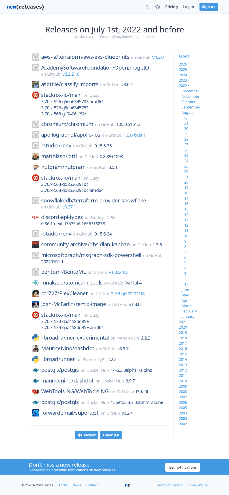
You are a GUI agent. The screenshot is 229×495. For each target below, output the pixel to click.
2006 (183, 402)
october (189, 101)
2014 (183, 359)
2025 (183, 69)
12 (186, 225)
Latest (184, 56)
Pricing (171, 6)
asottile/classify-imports (69, 84)
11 (186, 230)
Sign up (209, 6)
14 (186, 214)
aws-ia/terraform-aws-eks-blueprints (85, 56)
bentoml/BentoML (63, 271)
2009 (183, 386)
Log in (188, 6)
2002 (183, 423)
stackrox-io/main (61, 94)
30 (186, 128)
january (188, 316)
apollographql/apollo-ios (70, 134)
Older (108, 435)
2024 (183, 74)
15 (186, 209)
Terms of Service (170, 485)
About (62, 485)
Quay (94, 95)
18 (186, 193)
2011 (183, 375)
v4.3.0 (157, 57)
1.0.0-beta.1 (134, 135)
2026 (183, 64)
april (185, 300)
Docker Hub (98, 370)
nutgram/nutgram (63, 167)
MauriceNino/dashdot (67, 348)
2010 (183, 380)
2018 (183, 338)
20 (186, 182)
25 (186, 155)
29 (186, 134)
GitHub (144, 57)
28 (186, 139)
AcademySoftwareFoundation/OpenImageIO (95, 67)
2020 (183, 327)
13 (186, 219)
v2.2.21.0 (70, 74)
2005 (183, 407)
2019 (183, 332)
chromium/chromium (67, 124)
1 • (186, 284)
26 (186, 150)
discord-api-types (62, 217)
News (77, 485)
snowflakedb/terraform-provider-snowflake (93, 200)
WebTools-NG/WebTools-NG (74, 391)
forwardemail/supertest (70, 412)
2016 (183, 348)
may (185, 295)
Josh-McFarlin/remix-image (73, 304)
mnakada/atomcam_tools (71, 282)
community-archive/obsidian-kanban (85, 244)
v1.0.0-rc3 (118, 272)
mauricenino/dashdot (67, 380)
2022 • (184, 85)
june (185, 289)
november (190, 96)
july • (186, 117)
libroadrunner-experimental (75, 337)
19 (186, 187)
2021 (183, 321)
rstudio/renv (56, 145)
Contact (92, 485)
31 (186, 123)
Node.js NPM (103, 217)
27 (186, 144)
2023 (183, 80)
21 (186, 176)
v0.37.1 (69, 207)
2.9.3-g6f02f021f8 (128, 294)
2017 (183, 343)
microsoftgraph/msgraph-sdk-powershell (91, 255)
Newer (90, 435)
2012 (183, 370)
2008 (183, 391)
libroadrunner (58, 359)
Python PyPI (128, 338)
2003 (183, 418)
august (188, 112)
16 (186, 203)
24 (186, 160)
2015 (183, 354)
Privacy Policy (198, 485)
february (189, 311)
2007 (183, 397)
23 (186, 166)
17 (186, 198)
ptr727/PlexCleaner (64, 293)
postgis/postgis (60, 369)
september (191, 107)
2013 (183, 364)
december (190, 91)
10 (186, 236)
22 (186, 171)
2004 (183, 413)
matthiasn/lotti (59, 156)
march (187, 305)
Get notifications (183, 467)
